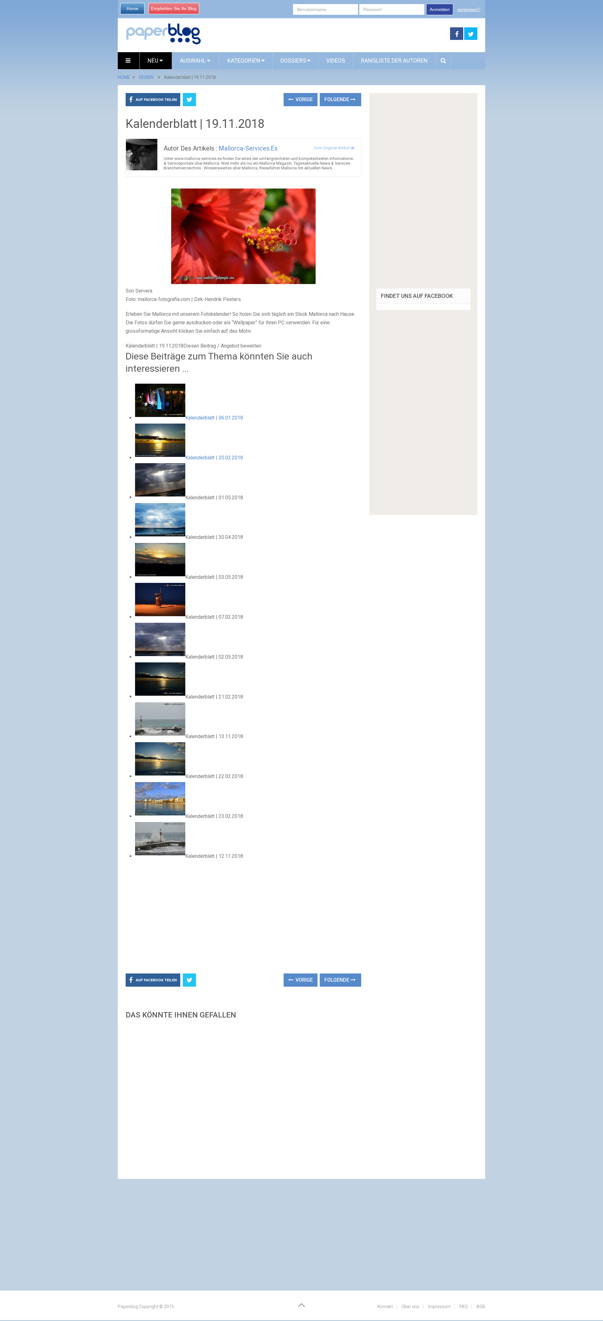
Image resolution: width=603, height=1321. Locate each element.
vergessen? (469, 9)
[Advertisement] (325, 34)
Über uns (410, 1306)
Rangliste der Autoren (394, 60)
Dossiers (293, 60)
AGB (480, 1306)
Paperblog (128, 1306)
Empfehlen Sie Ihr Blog (174, 8)
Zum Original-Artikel (332, 147)
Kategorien (243, 60)
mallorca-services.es (248, 148)
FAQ (463, 1306)
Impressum (439, 1306)
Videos (335, 60)
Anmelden (440, 9)
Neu (154, 60)
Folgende (337, 99)
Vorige (303, 99)
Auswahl (193, 60)
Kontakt (385, 1306)
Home (133, 8)
